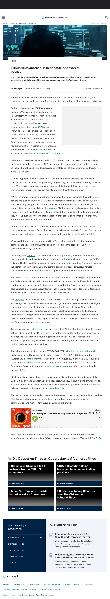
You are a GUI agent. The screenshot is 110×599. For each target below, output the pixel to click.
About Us (6, 584)
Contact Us (46, 584)
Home (5, 23)
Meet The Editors (34, 584)
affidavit (31, 255)
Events (50, 589)
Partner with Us (67, 584)
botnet (14, 123)
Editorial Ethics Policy (18, 584)
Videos (51, 595)
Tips (37, 595)
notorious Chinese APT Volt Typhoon (45, 153)
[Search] (106, 17)
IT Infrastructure (15, 556)
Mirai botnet (65, 259)
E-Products (42, 589)
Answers (24, 589)
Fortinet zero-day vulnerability (82, 351)
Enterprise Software (16, 550)
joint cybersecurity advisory (40, 329)
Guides (5, 595)
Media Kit (77, 584)
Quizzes (31, 595)
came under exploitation (56, 366)
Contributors (7, 589)
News (13, 61)
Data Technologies (16, 544)
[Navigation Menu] (3, 17)
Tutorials (44, 595)
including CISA (57, 388)
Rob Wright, (17, 89)
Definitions (32, 589)
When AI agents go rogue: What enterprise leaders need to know (74, 556)
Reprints (16, 589)
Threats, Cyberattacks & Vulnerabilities (23, 23)
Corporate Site (88, 584)
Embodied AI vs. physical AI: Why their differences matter (72, 535)
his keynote (51, 208)
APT (41, 127)
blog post (19, 299)
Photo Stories (22, 595)
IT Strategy (12, 562)
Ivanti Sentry (32, 358)
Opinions (13, 595)
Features (58, 589)
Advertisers (56, 584)
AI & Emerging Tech (16, 538)
